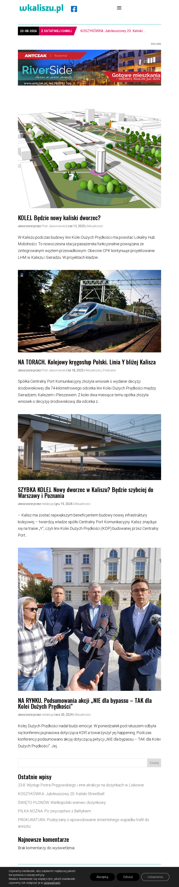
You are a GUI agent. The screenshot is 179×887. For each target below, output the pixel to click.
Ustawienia (155, 877)
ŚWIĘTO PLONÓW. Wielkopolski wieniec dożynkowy (114, 31)
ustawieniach (52, 882)
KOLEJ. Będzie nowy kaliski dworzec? (59, 217)
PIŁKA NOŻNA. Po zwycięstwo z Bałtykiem (54, 811)
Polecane (109, 370)
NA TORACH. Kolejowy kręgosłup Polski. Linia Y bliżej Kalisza (87, 361)
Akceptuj (102, 877)
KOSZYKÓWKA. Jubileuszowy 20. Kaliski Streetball (61, 793)
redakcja (47, 504)
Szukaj (154, 763)
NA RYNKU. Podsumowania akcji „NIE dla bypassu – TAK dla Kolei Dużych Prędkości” (85, 703)
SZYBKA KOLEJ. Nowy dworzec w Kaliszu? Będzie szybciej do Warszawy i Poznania (85, 492)
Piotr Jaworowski (53, 226)
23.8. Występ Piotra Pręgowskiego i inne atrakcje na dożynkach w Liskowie (81, 785)
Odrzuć (128, 877)
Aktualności (95, 226)
